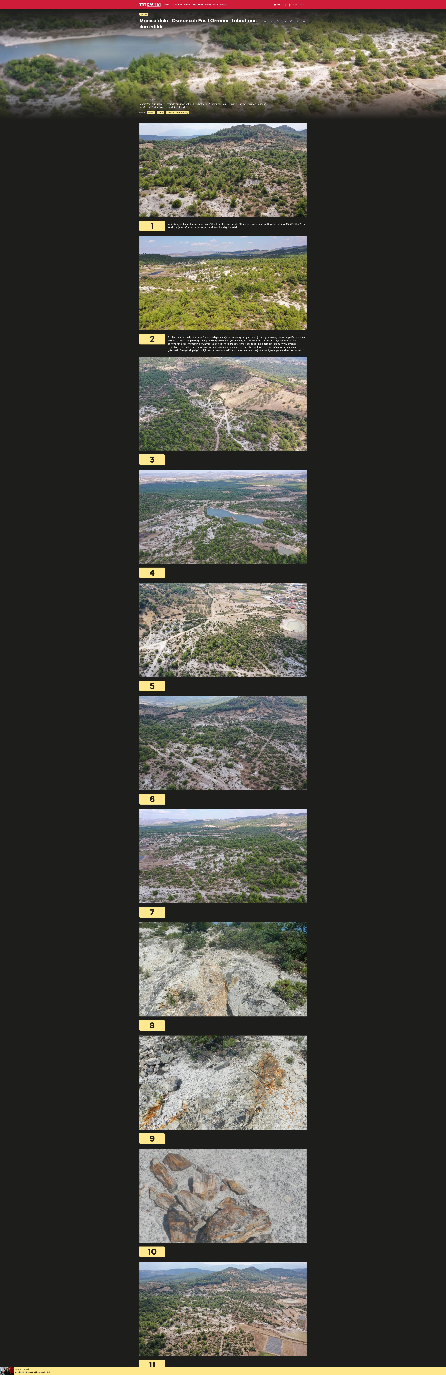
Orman (160, 112)
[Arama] (286, 4)
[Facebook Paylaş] (271, 21)
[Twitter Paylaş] (278, 21)
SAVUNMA (178, 5)
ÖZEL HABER (197, 5)
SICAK (166, 5)
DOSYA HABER (211, 5)
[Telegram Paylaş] (291, 21)
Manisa (151, 112)
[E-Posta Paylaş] (304, 21)
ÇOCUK (187, 5)
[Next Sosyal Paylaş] (265, 21)
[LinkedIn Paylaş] (284, 21)
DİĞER (222, 5)
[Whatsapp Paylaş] (297, 21)
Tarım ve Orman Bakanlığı (177, 112)
